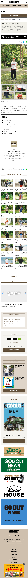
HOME (2, 19)
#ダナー (6, 323)
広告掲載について (20, 539)
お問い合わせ (12, 539)
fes (10, 19)
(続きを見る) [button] (14, 160)
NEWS (14, 549)
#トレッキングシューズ (14, 323)
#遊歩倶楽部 (17, 319)
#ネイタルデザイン (8, 325)
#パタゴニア (17, 325)
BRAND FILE (14, 560)
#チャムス (10, 319)
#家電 (5, 319)
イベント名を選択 (14, 15)
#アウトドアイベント (15, 321)
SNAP (19, 5)
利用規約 (8, 541)
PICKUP (8, 5)
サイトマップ (19, 542)
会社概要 (6, 539)
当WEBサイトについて (10, 542)
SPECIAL (14, 5)
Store (25, 5)
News (2, 5)
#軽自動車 (6, 321)
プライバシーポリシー (16, 541)
